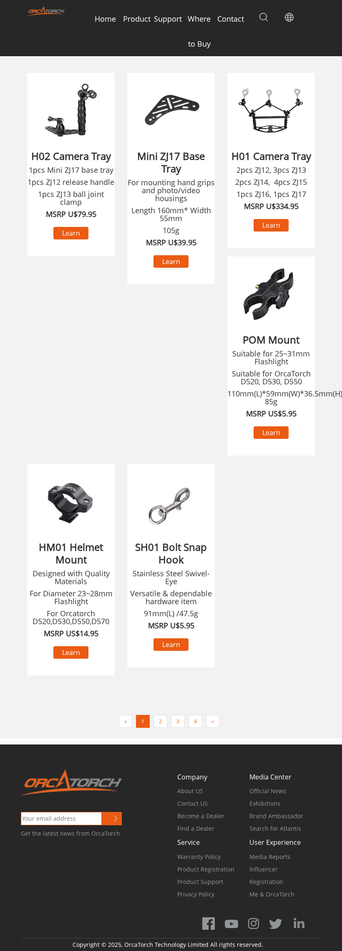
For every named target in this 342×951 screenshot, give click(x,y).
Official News (267, 791)
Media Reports (269, 857)
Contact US (192, 803)
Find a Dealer (195, 828)
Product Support (200, 882)
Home (105, 19)
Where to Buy (199, 31)
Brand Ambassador (276, 816)
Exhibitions (264, 803)
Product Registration (205, 869)
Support (168, 19)
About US (190, 791)
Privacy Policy (195, 894)
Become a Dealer (200, 816)
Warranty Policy (199, 857)
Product (137, 19)
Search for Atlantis (275, 828)
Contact (230, 19)
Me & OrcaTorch (271, 894)
